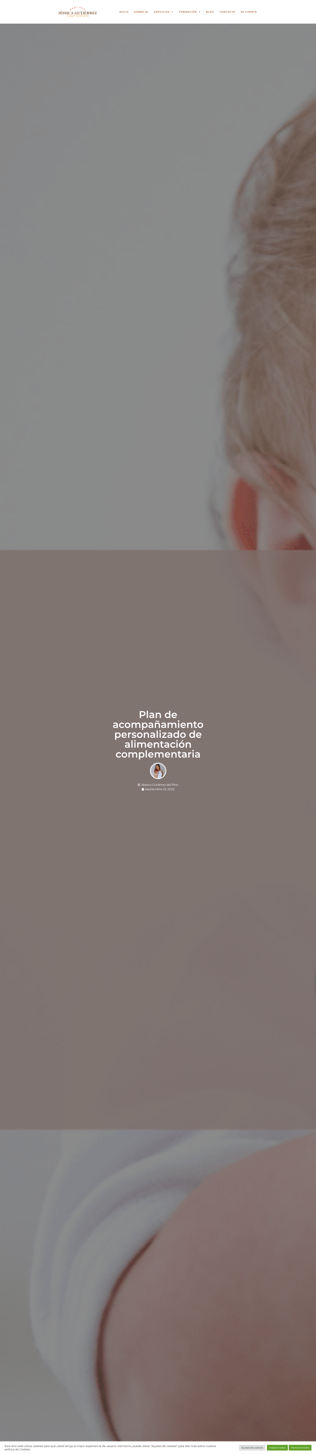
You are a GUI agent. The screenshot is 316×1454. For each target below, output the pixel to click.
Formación (188, 11)
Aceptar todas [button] (277, 1447)
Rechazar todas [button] (300, 1447)
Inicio (124, 11)
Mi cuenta (249, 11)
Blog (210, 11)
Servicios (162, 11)
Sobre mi (141, 11)
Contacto (227, 11)
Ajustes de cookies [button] (252, 1447)
